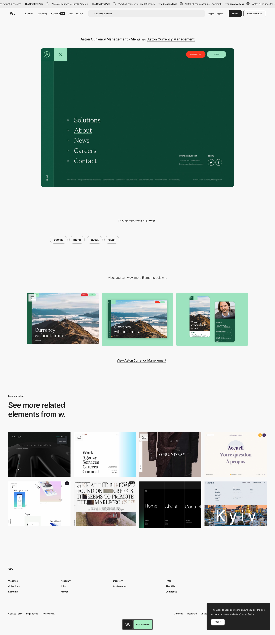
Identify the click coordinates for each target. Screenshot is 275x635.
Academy (57, 13)
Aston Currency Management (171, 39)
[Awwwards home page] (128, 624)
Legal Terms (32, 613)
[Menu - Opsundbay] (170, 454)
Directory (42, 13)
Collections (14, 586)
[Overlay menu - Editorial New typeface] (105, 503)
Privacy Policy (48, 613)
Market (79, 13)
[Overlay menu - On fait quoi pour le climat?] (235, 454)
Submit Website (254, 13)
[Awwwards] (12, 13)
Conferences (119, 586)
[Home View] (137, 319)
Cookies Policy (15, 613)
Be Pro (235, 13)
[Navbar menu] (170, 504)
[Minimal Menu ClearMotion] (39, 454)
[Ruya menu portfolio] (105, 454)
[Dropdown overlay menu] (235, 503)
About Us (170, 586)
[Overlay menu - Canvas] (39, 503)
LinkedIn (205, 613)
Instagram (192, 613)
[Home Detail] (212, 319)
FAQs (168, 580)
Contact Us (171, 591)
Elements (13, 591)
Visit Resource (142, 624)
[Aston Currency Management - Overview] (63, 318)
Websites (13, 580)
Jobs (70, 13)
